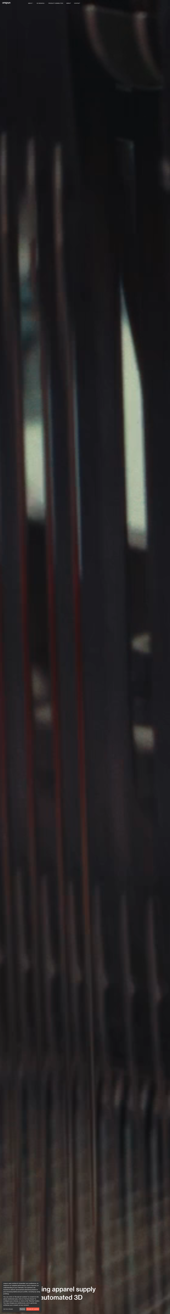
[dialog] (21, 1296)
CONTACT (77, 3)
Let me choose (8, 1309)
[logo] (6, 3)
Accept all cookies (33, 1309)
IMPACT (68, 3)
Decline (22, 1309)
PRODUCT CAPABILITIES (55, 3)
